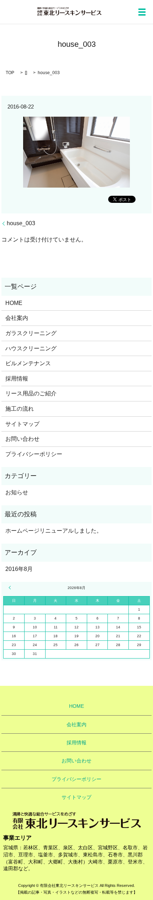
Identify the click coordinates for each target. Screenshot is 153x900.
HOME (13, 303)
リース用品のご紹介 (31, 393)
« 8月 (11, 587)
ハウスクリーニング (31, 348)
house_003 (21, 223)
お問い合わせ (22, 439)
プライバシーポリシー (33, 454)
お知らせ (16, 492)
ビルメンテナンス (28, 363)
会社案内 (16, 318)
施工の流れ (19, 409)
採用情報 (16, 379)
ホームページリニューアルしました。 (53, 531)
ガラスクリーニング (31, 333)
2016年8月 (19, 569)
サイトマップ (22, 424)
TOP (10, 72)
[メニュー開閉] (142, 12)
